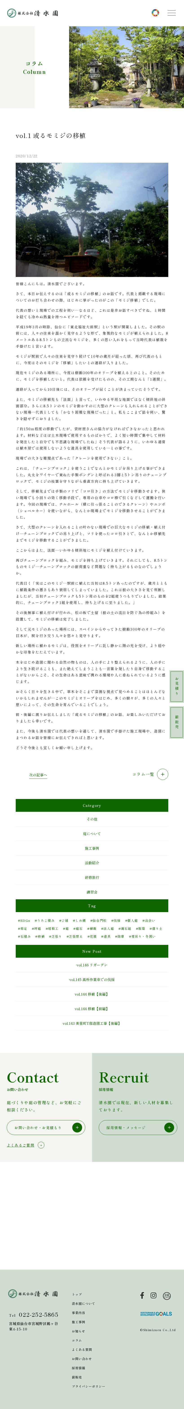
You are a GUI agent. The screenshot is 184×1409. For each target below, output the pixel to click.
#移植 (40, 936)
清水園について (83, 1303)
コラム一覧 (144, 774)
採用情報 (78, 1368)
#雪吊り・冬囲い (142, 936)
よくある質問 (82, 1349)
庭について (92, 833)
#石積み (24, 936)
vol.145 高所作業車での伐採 (92, 979)
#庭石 (78, 928)
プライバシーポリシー (88, 1386)
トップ (77, 1294)
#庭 (66, 928)
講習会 (92, 892)
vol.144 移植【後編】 (92, 994)
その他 (92, 819)
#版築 (140, 928)
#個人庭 (131, 920)
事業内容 (78, 1312)
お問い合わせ (82, 1358)
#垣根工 (52, 928)
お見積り (177, 686)
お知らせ (78, 1331)
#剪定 (22, 928)
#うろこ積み (45, 920)
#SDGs (24, 920)
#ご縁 (64, 920)
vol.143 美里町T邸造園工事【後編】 (92, 1023)
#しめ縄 (79, 920)
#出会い (148, 920)
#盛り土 (156, 928)
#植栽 (92, 928)
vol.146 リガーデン (92, 965)
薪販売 (177, 722)
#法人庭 (107, 928)
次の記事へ (38, 774)
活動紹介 (92, 862)
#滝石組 (124, 928)
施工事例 (92, 848)
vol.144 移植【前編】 (92, 1008)
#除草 (120, 936)
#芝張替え (75, 936)
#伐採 (116, 920)
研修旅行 (92, 877)
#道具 (106, 936)
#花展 (92, 936)
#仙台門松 (98, 920)
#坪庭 (36, 928)
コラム (77, 1340)
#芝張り (55, 936)
